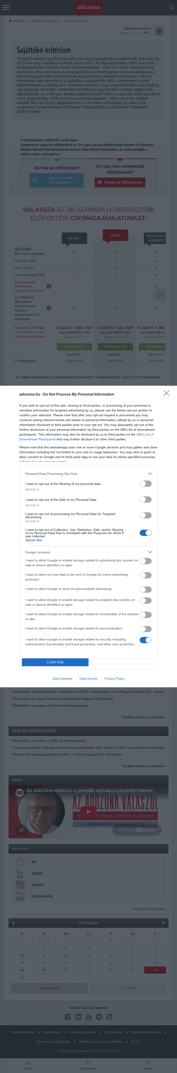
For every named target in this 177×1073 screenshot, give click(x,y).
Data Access (88, 678)
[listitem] (88, 473)
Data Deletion (62, 678)
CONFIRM (55, 662)
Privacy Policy (115, 678)
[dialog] (88, 536)
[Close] (168, 394)
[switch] (146, 484)
